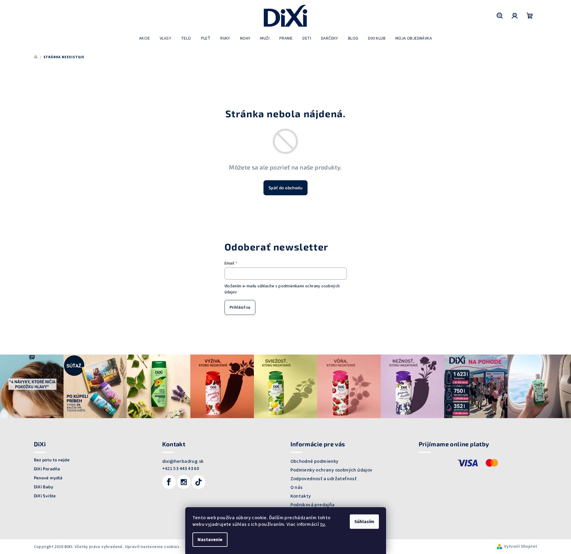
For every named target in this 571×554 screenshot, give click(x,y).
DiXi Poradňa (47, 469)
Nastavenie (210, 539)
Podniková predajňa (312, 505)
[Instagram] (184, 482)
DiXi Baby (44, 487)
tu (322, 524)
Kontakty (300, 496)
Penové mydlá (48, 478)
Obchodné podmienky (314, 461)
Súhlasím (364, 521)
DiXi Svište (45, 496)
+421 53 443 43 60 (180, 468)
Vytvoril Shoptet (520, 547)
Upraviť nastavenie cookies (152, 547)
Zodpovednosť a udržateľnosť (323, 478)
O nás (296, 487)
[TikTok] (198, 482)
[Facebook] (169, 482)
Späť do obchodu (285, 187)
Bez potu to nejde (52, 460)
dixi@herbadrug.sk (183, 461)
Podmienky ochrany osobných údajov (331, 470)
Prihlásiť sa (240, 307)
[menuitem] (144, 38)
